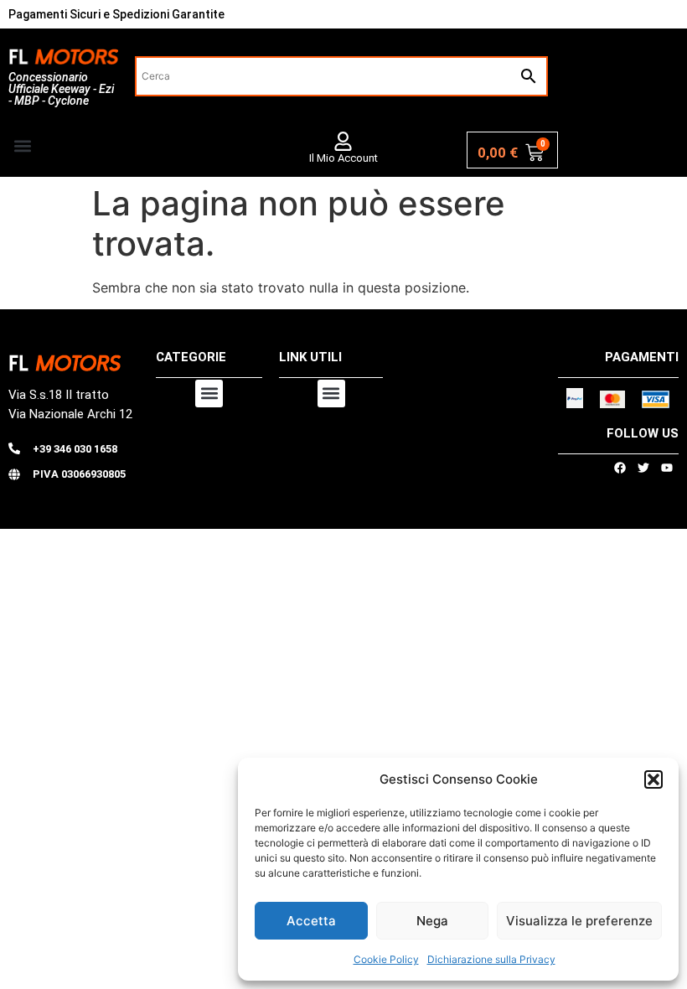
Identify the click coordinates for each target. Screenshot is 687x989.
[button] (653, 779)
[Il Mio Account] (343, 141)
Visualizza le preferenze (579, 921)
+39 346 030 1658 (75, 449)
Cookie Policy (386, 959)
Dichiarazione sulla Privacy (491, 959)
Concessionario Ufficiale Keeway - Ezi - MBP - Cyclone (61, 88)
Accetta (311, 921)
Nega (432, 921)
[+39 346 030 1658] (14, 448)
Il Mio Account (343, 158)
